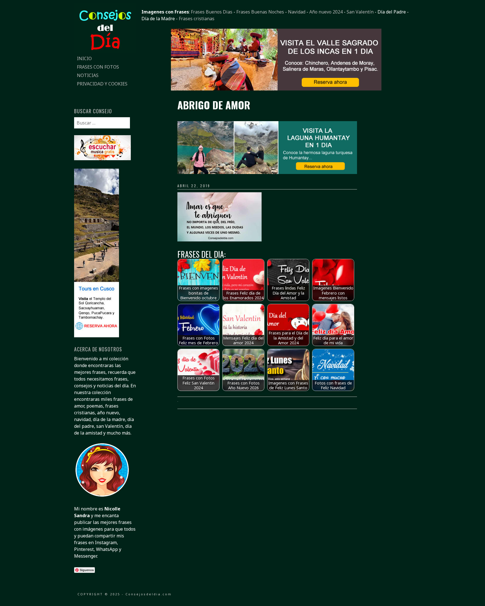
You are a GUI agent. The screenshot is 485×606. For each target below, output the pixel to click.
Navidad (296, 12)
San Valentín (360, 12)
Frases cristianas (196, 18)
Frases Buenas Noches (260, 12)
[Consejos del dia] (105, 51)
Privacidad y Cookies (102, 84)
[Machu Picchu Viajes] (276, 89)
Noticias (88, 75)
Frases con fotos (98, 67)
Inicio (84, 58)
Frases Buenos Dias (211, 12)
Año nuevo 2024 (326, 12)
